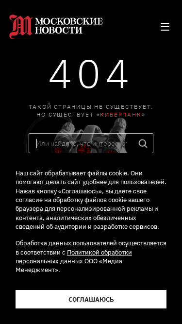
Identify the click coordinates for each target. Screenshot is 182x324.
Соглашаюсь (91, 299)
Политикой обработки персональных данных (74, 256)
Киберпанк (120, 114)
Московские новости (57, 27)
